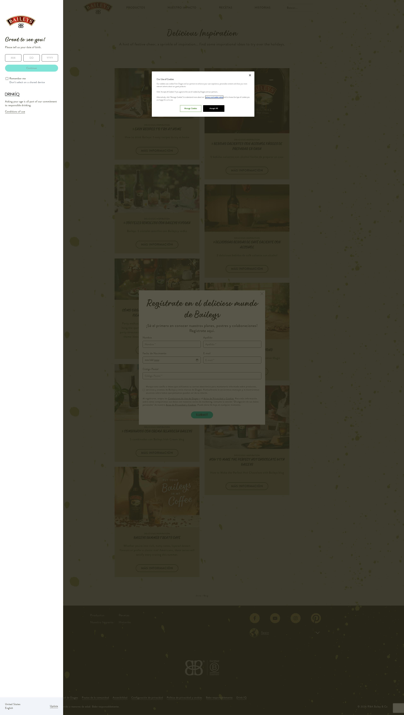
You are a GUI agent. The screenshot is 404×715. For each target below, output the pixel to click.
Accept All (214, 108)
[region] (203, 94)
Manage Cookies (190, 108)
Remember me (17, 78)
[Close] (250, 75)
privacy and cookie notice (214, 97)
